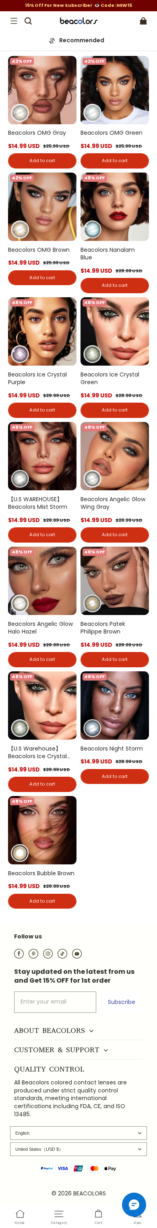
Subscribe (121, 1002)
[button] (13, 21)
